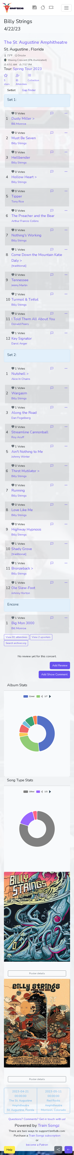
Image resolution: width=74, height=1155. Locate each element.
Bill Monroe (18, 124)
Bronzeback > (22, 568)
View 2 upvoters (41, 637)
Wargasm (19, 393)
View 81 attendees (16, 637)
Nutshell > (20, 373)
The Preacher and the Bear (32, 215)
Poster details (37, 973)
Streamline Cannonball (29, 432)
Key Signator (21, 338)
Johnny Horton (20, 593)
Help (9, 1150)
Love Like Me (22, 510)
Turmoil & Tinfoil (24, 299)
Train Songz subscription (44, 1136)
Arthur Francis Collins (25, 221)
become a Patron (37, 1145)
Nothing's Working (26, 235)
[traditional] (18, 266)
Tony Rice (17, 201)
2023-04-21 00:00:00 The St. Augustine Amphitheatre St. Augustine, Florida (20, 1100)
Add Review (59, 665)
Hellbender (20, 157)
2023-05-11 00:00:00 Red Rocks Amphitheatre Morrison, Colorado (53, 1100)
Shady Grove (21, 548)
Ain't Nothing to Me (27, 451)
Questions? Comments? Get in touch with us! (37, 1119)
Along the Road (24, 412)
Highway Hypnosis (26, 529)
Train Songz (49, 1125)
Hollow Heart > (24, 177)
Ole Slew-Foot (23, 587)
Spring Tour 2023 (27, 68)
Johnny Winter (20, 457)
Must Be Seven (23, 138)
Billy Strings (19, 143)
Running (18, 490)
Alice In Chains (20, 379)
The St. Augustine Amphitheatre (35, 42)
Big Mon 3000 (23, 623)
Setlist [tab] (11, 90)
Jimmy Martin (19, 285)
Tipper (16, 196)
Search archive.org (16, 643)
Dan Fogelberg (21, 418)
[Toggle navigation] (66, 8)
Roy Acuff (17, 437)
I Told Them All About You (33, 319)
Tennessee (19, 280)
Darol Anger (19, 343)
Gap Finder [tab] (29, 90)
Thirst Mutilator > (25, 471)
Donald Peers (20, 324)
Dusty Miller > (23, 118)
